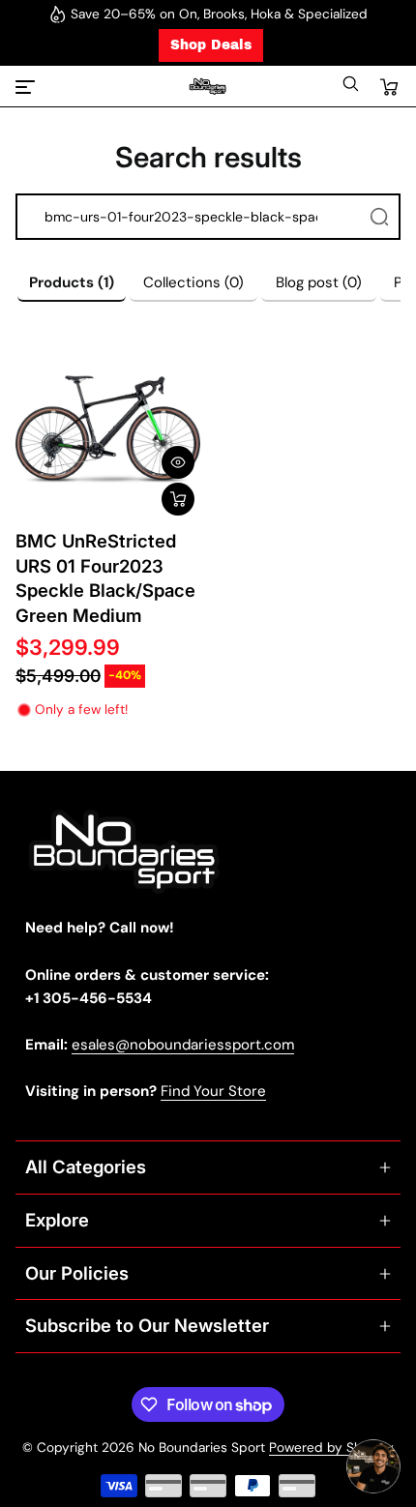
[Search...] (379, 216)
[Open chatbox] (373, 1466)
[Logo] (208, 86)
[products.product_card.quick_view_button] (178, 462)
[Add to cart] (178, 499)
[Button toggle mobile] (27, 87)
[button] (350, 88)
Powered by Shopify (331, 1447)
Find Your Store (213, 1091)
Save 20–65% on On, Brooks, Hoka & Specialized (219, 14)
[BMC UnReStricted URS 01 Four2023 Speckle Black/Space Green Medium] (107, 429)
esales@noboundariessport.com (183, 1044)
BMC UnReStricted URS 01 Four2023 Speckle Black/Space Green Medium (105, 578)
